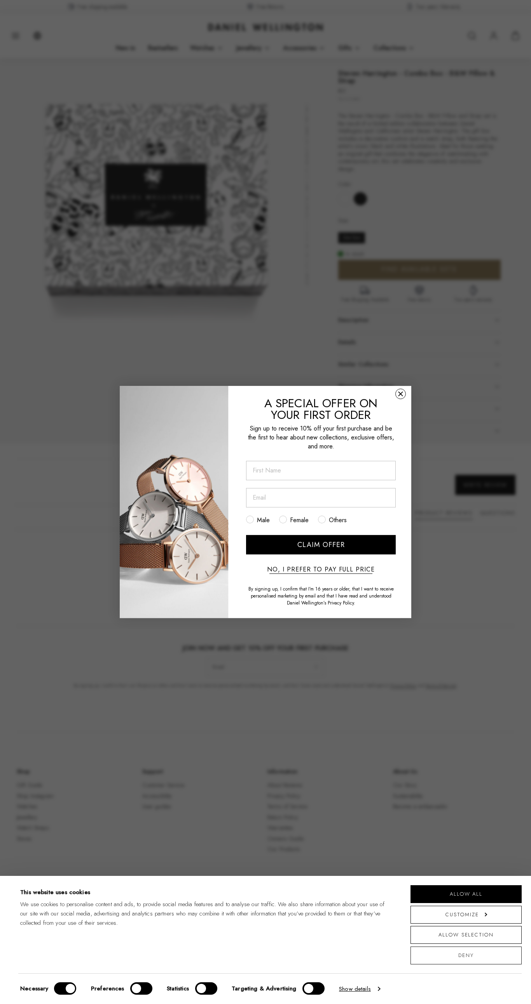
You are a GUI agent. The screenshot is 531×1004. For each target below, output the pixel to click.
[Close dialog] (400, 394)
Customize (462, 914)
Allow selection (466, 934)
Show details (355, 989)
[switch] (141, 988)
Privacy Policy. (341, 602)
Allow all (466, 894)
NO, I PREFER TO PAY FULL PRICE (321, 569)
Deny (466, 955)
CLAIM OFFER (321, 545)
